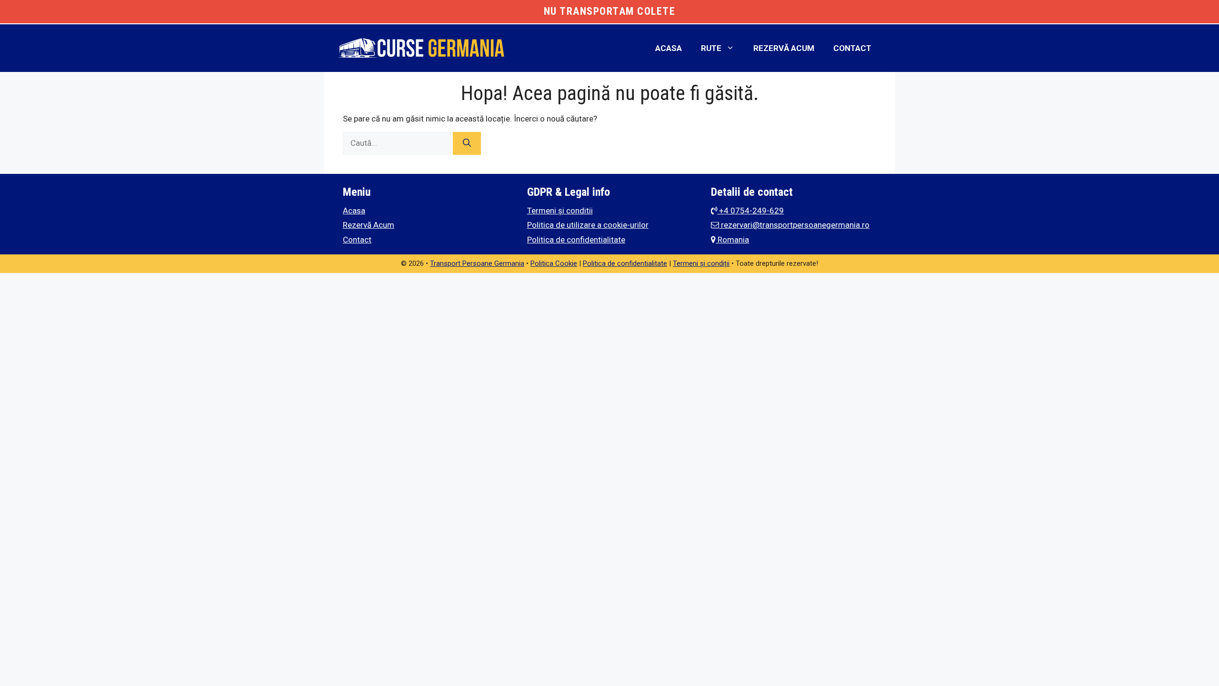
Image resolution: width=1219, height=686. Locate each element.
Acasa (668, 48)
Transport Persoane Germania (477, 263)
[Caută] (467, 143)
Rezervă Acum (783, 48)
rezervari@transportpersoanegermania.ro (794, 225)
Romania (732, 239)
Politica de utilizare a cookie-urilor (588, 225)
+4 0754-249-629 (750, 210)
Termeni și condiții (701, 263)
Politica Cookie (553, 263)
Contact (852, 48)
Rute (711, 48)
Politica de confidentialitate (576, 239)
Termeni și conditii (560, 210)
